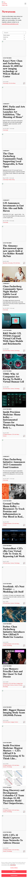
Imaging (18, 683)
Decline (14, 871)
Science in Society (18, 685)
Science (12, 350)
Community (5, 83)
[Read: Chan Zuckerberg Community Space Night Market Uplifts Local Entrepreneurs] (14, 289)
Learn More (13, 865)
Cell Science (5, 683)
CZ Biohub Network (7, 434)
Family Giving (11, 179)
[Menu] (25, 4)
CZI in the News (11, 83)
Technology (17, 350)
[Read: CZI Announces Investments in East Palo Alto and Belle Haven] (14, 203)
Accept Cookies (14, 875)
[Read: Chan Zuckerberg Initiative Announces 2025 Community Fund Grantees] (14, 460)
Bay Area (5, 263)
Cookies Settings (14, 867)
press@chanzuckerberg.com (10, 24)
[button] (14, 35)
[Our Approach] (5, 3)
